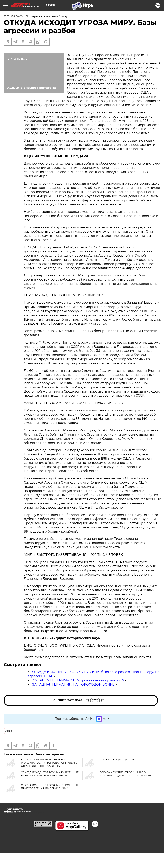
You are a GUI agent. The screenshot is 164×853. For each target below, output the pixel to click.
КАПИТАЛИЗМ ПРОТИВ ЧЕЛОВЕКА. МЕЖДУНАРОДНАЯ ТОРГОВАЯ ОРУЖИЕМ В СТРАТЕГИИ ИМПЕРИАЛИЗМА (49, 762)
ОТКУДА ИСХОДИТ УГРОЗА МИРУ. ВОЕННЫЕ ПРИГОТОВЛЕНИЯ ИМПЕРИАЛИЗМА (50, 787)
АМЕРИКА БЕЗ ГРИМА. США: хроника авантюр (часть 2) (78, 680)
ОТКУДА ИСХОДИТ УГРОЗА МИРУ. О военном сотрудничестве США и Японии (125, 774)
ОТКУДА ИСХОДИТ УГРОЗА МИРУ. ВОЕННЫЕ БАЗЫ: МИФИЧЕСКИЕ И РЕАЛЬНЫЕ (50, 774)
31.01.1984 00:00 (13, 16)
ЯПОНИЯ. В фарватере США (117, 759)
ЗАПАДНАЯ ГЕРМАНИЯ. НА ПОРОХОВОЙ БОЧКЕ (73, 684)
